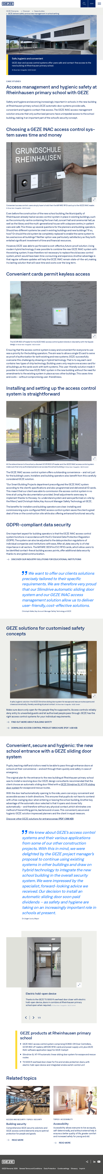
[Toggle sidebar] (91, 3)
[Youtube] (99, 1161)
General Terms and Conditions (30, 1168)
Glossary (74, 1168)
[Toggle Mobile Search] (84, 3)
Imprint (82, 1168)
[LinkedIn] (94, 1161)
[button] (26, 1017)
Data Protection (50, 1168)
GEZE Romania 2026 (10, 1168)
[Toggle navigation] (99, 3)
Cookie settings (63, 1168)
